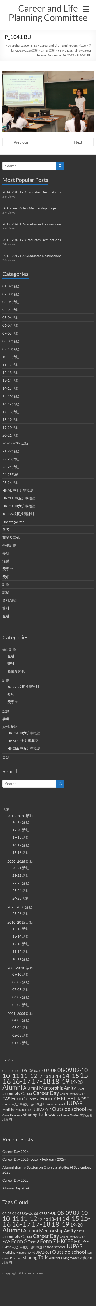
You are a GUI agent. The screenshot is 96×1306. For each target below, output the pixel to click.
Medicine (8, 1110)
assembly (11, 1093)
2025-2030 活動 (19, 907)
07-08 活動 (10, 333)
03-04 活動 (10, 302)
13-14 (55, 1076)
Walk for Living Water (63, 1115)
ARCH (80, 1088)
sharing (30, 1114)
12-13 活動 (10, 372)
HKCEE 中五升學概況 (18, 498)
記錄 (5, 592)
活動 (5, 561)
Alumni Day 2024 (15, 1188)
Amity (70, 1088)
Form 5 (19, 1098)
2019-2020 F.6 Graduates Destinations (31, 224)
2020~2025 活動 (15, 443)
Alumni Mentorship (43, 1088)
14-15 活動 (10, 388)
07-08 (50, 1070)
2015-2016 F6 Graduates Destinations (31, 240)
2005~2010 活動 (20, 968)
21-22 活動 (10, 451)
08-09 (64, 1069)
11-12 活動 (10, 365)
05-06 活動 (10, 317)
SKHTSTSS (30, 45)
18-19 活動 (10, 419)
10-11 (10, 1075)
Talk (43, 1114)
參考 (5, 529)
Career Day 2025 (15, 1180)
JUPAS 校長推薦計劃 (18, 514)
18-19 (60, 1081)
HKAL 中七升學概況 (17, 490)
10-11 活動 (10, 357)
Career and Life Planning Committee (48, 13)
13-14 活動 (10, 380)
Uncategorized (13, 522)
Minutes (21, 1109)
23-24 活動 (10, 467)
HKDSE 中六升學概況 (18, 506)
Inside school (54, 1104)
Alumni (12, 1087)
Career (26, 1093)
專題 (5, 553)
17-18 (41, 1081)
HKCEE (65, 1098)
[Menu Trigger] (86, 8)
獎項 (5, 577)
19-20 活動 (10, 427)
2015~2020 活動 (27, 50)
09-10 (80, 1070)
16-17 (21, 1081)
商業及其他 (11, 537)
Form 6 (33, 1098)
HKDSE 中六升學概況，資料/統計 (22, 1104)
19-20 (76, 1082)
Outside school (69, 1109)
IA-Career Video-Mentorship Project (30, 208)
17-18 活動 (48, 50)
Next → (80, 142)
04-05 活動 (10, 310)
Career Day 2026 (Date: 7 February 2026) (34, 1159)
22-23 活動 (10, 459)
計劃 (5, 584)
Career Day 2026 (15, 1151)
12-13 (43, 1076)
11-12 (28, 1075)
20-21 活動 (10, 435)
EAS (6, 1098)
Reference (16, 1115)
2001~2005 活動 (20, 1013)
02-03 (7, 1071)
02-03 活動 (10, 294)
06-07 (38, 1071)
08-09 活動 (10, 341)
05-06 (27, 1070)
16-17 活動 (10, 404)
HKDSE (81, 1098)
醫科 (5, 608)
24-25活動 (10, 474)
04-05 (16, 1071)
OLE (48, 1110)
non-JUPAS (36, 1109)
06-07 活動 (10, 325)
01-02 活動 (10, 286)
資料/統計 (9, 600)
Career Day (46, 1093)
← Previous (19, 142)
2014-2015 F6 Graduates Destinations (31, 192)
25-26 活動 (10, 482)
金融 (5, 616)
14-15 (70, 1075)
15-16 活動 (10, 396)
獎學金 (7, 569)
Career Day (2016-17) (72, 1093)
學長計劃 (9, 545)
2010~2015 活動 (20, 922)
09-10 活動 (10, 349)
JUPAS (74, 1103)
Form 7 (48, 1098)
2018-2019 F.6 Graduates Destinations (31, 256)
